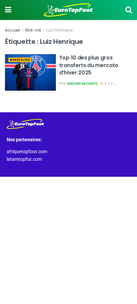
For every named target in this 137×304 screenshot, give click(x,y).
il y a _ (109, 83)
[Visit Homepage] (68, 10)
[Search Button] (128, 10)
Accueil (12, 30)
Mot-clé (33, 30)
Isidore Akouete (82, 83)
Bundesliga (20, 60)
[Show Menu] (8, 10)
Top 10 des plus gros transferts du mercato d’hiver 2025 (88, 65)
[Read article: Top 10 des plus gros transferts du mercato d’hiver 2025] (30, 72)
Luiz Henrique (59, 30)
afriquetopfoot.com (27, 151)
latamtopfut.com (24, 159)
